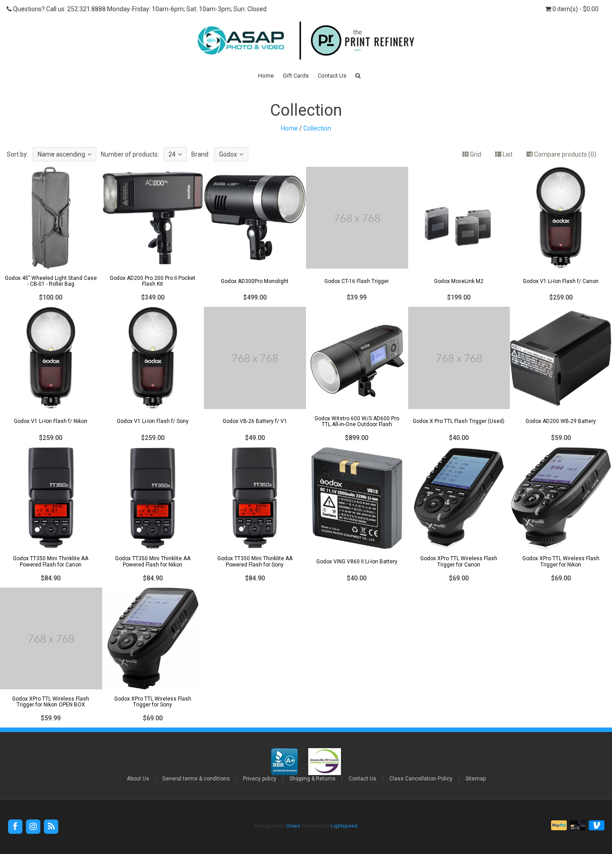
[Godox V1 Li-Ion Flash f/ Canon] (561, 236)
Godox (228, 154)
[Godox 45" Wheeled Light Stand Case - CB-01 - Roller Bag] (51, 236)
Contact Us (332, 75)
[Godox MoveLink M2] (458, 236)
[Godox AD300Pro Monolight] (255, 236)
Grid (475, 154)
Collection (317, 128)
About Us (138, 779)
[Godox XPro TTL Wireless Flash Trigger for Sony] (152, 657)
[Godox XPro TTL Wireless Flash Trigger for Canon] (458, 517)
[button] (358, 75)
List (507, 154)
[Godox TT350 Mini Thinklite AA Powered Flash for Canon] (51, 517)
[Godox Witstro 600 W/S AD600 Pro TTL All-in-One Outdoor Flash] (357, 377)
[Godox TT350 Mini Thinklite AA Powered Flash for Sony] (255, 517)
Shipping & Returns (312, 779)
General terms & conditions (196, 779)
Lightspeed (344, 826)
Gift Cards (296, 75)
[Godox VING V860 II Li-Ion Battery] (357, 517)
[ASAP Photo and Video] (305, 40)
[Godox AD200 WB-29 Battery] (561, 377)
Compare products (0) (564, 154)
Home (266, 75)
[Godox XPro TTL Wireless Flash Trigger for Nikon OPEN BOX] (51, 657)
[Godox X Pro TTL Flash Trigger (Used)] (458, 377)
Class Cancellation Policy (421, 779)
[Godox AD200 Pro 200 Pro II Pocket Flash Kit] (152, 236)
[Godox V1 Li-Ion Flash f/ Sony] (152, 377)
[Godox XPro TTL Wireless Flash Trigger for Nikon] (561, 517)
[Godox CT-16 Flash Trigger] (357, 236)
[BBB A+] (285, 761)
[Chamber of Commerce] (324, 761)
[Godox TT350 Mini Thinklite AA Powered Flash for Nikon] (152, 517)
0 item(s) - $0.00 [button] (575, 9)
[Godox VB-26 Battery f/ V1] (255, 377)
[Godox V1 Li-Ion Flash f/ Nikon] (51, 377)
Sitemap (475, 779)
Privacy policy (259, 779)
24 (172, 154)
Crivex (293, 826)
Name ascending (61, 154)
